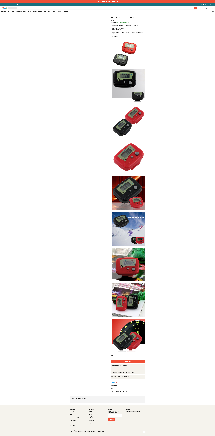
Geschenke (3, 11)
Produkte (7, 4)
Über (213, 11)
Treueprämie (32, 4)
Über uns (2, 4)
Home (71, 15)
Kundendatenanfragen (98, 430)
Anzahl (112, 355)
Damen (8, 11)
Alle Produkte (66, 11)
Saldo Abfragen (26, 4)
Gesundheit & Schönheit (37, 11)
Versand (11, 4)
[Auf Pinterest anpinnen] (116, 382)
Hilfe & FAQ (38, 4)
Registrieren (111, 419)
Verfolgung (16, 4)
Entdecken (60, 11)
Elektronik (54, 11)
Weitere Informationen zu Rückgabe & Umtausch (123, 372)
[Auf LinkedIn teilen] (114, 382)
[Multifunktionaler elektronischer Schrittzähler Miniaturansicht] (72, 20)
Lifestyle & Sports (46, 11)
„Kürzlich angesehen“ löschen (138, 398)
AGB (76, 430)
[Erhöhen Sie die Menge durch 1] (120, 358)
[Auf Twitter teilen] (113, 382)
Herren (13, 11)
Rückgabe (21, 4)
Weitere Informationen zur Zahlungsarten (121, 377)
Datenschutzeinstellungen (88, 430)
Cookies (105, 430)
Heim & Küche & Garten (27, 11)
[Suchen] (195, 8)
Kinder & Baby (18, 11)
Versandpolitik (93, 431)
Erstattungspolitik (87, 431)
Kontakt (42, 4)
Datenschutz (80, 430)
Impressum (72, 430)
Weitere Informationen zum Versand (120, 366)
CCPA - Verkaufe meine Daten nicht (76, 431)
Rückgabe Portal (101, 431)
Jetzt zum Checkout (128, 361)
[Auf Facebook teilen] (111, 382)
